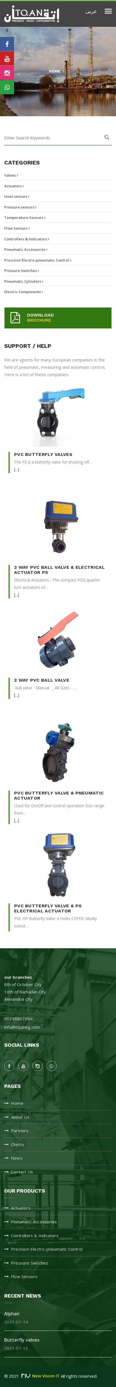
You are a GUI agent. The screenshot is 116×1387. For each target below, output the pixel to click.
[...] (16, 469)
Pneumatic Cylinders (23, 281)
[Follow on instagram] (7, 73)
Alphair (12, 1314)
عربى (91, 10)
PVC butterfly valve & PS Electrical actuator (48, 908)
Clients (17, 1144)
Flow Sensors (16, 228)
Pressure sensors (19, 207)
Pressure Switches (21, 270)
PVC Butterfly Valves (43, 454)
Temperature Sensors (24, 217)
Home (54, 71)
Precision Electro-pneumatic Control (36, 260)
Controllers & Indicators (26, 239)
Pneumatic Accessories (25, 249)
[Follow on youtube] (7, 58)
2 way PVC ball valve (41, 680)
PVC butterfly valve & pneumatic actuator (59, 795)
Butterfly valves (21, 1340)
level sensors (16, 196)
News (17, 1158)
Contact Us (22, 1172)
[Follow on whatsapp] (7, 87)
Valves (10, 175)
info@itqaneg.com (22, 1027)
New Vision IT (46, 1376)
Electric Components (23, 291)
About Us (20, 1117)
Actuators (13, 185)
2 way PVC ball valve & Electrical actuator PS (59, 570)
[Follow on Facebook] (7, 44)
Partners (20, 1130)
